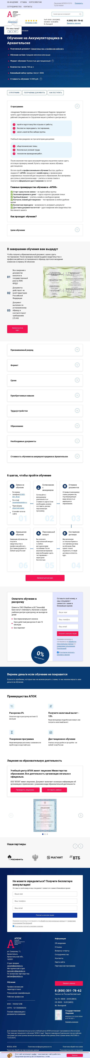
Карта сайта (60, 962)
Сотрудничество (14, 7)
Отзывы (23, 2)
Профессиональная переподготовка (15, 988)
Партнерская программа (65, 966)
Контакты (28, 7)
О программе (14, 92)
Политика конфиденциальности (40, 1047)
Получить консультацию (68, 633)
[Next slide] (80, 815)
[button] (42, 834)
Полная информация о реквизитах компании (16, 1013)
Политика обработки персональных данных (23, 1050)
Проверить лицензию (25, 790)
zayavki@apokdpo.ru (19, 502)
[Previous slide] (11, 815)
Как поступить (55, 92)
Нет (15, 31)
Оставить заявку (54, 790)
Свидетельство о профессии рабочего (47, 49)
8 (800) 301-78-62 (75, 20)
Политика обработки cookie (73, 1047)
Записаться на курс (17, 329)
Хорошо (75, 1055)
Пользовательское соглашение (71, 1050)
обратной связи (18, 508)
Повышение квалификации (18, 993)
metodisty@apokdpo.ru (16, 971)
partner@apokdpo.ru (15, 976)
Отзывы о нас (31, 23)
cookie (34, 1054)
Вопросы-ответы (62, 951)
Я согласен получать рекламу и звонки (29, 926)
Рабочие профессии (15, 997)
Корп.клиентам (35, 2)
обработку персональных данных (52, 921)
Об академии (12, 2)
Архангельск (12, 22)
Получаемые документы (34, 92)
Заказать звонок (74, 23)
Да (10, 31)
